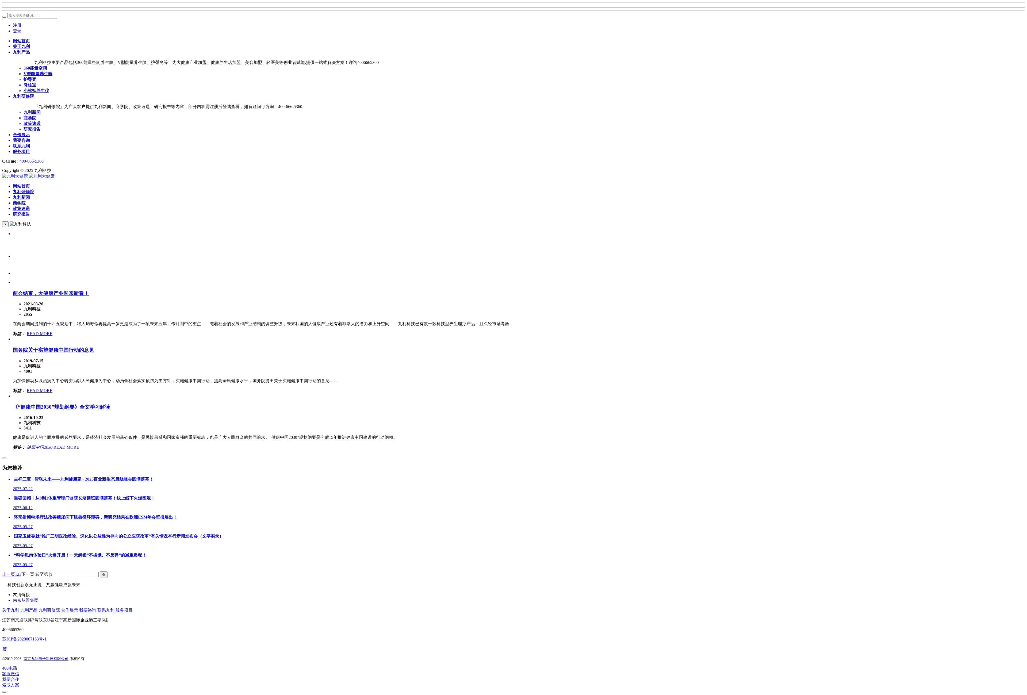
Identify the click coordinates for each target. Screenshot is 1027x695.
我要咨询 (87, 610)
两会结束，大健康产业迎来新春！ (51, 293)
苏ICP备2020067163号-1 (24, 639)
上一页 (8, 574)
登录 (17, 31)
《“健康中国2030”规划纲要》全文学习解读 (61, 407)
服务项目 (124, 610)
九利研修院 (49, 610)
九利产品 (28, 610)
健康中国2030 (39, 447)
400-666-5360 (32, 161)
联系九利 (105, 610)
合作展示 (69, 610)
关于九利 (10, 610)
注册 (17, 25)
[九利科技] (28, 176)
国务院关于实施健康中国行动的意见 (53, 350)
